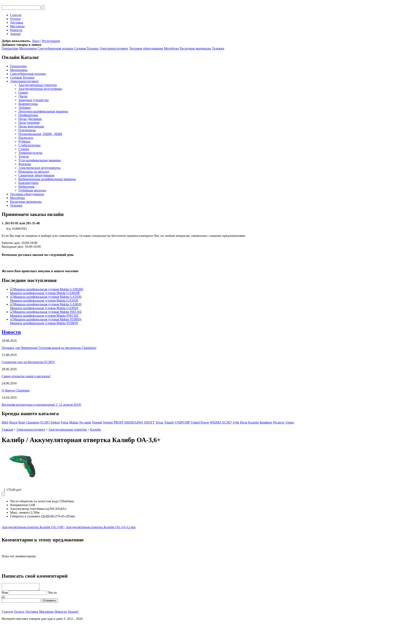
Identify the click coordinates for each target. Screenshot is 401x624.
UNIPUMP (182, 422)
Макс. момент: (20, 512)
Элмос (289, 422)
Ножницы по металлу (33, 171)
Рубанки (24, 141)
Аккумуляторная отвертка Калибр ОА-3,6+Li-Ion (101, 527)
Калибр (253, 422)
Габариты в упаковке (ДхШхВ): (32, 516)
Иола (243, 422)
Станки (23, 149)
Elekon (55, 422)
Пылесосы (25, 137)
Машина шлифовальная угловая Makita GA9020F (45, 293)
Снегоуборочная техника (55, 48)
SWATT (149, 422)
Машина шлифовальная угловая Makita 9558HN (44, 323)
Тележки (218, 48)
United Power (200, 422)
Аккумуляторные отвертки (37, 85)
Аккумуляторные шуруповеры (40, 89)
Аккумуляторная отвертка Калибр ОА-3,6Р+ (33, 527)
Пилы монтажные (31, 126)
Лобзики (24, 107)
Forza (64, 422)
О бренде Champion (15, 390)
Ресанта (278, 422)
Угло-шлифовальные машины (39, 160)
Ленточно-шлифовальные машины (43, 111)
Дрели (22, 96)
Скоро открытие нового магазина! (26, 376)
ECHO (45, 422)
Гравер (23, 92)
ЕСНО (227, 422)
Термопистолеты (30, 152)
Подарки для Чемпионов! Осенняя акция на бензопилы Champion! (49, 348)
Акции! (15, 34)
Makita (73, 422)
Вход (35, 41)
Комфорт (266, 422)
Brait (21, 422)
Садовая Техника (86, 48)
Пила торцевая (28, 122)
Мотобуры (171, 48)
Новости (16, 30)
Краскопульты (28, 183)
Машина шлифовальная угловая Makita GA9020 (44, 308)
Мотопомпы (28, 48)
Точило (23, 156)
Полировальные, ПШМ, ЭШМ (40, 134)
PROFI (118, 422)
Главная (15, 15)
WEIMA (215, 422)
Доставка (16, 22)
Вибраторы (26, 186)
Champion (32, 422)
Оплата (15, 18)
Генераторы (10, 48)
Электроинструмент (113, 48)
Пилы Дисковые (30, 119)
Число (52, 592)
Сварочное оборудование (36, 175)
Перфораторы (28, 115)
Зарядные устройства (33, 100)
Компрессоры (28, 104)
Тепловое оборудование (146, 48)
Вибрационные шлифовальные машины (47, 179)
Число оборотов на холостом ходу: (34, 501)
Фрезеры (24, 164)
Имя (5, 592)
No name (85, 422)
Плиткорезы (27, 130)
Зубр (235, 422)
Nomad (97, 422)
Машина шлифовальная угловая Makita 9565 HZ (44, 315)
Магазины (17, 26)
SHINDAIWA (133, 422)
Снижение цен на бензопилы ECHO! (28, 362)
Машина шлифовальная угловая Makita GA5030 (44, 300)
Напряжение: (19, 505)
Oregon (108, 422)
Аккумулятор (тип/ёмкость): (30, 508)
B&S (5, 422)
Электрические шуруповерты (39, 168)
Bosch (13, 422)
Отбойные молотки (32, 190)
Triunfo (169, 422)
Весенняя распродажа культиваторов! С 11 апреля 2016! (41, 404)
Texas (159, 422)
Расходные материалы (195, 48)
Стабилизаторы (29, 145)
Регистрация (51, 41)
